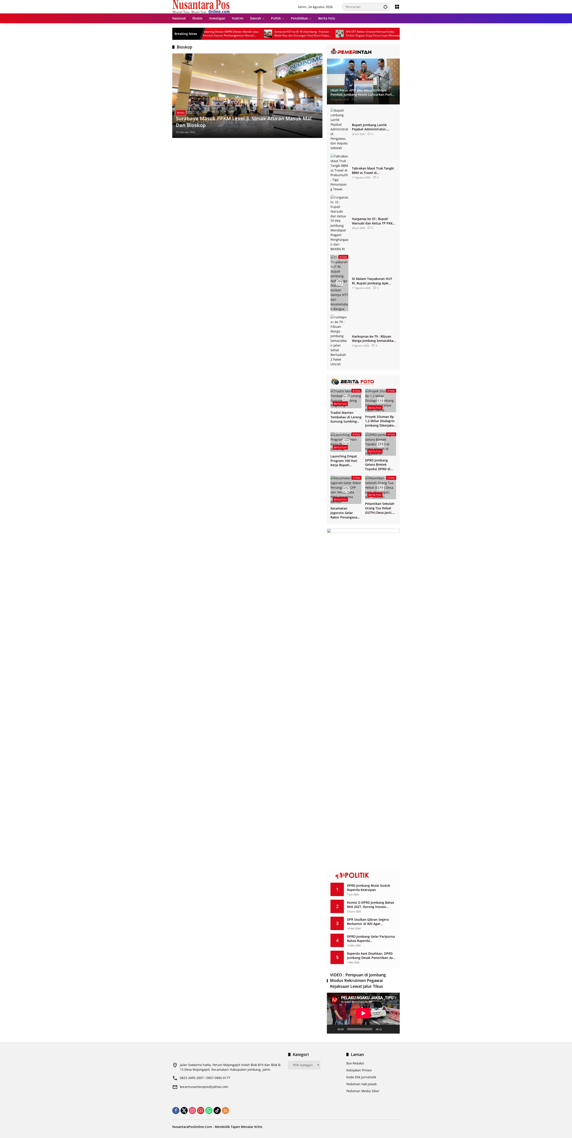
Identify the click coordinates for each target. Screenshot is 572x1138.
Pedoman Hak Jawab (361, 1084)
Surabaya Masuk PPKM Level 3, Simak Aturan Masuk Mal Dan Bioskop (243, 122)
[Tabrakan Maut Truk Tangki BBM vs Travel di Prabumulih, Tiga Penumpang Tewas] (339, 172)
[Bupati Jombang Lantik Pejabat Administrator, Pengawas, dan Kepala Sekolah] (339, 129)
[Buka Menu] (397, 6)
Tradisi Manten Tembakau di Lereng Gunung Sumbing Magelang (346, 417)
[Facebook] (175, 1110)
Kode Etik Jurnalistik (361, 1077)
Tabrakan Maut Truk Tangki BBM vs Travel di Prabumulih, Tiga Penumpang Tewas (373, 170)
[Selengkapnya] (363, 51)
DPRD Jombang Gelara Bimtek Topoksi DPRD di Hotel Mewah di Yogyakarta (377, 464)
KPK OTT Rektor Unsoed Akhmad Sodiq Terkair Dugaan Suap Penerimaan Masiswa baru (340, 34)
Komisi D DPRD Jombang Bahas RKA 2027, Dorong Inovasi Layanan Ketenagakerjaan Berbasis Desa (370, 904)
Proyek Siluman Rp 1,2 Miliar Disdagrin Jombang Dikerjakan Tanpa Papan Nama (380, 421)
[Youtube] (200, 1110)
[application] (363, 1013)
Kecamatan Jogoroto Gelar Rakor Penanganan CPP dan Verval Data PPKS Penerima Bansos (346, 512)
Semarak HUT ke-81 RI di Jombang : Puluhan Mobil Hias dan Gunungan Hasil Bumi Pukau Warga (268, 34)
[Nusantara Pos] (201, 6)
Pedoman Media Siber (362, 1091)
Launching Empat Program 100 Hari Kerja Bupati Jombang (343, 460)
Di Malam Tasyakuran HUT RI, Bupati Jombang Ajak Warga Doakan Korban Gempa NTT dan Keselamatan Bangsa (372, 281)
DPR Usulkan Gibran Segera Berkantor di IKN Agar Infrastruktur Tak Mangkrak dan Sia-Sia (371, 921)
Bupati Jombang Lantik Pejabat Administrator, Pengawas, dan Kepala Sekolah (369, 127)
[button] (385, 7)
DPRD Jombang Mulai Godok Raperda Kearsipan (368, 887)
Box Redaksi (355, 1063)
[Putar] (332, 1029)
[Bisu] (387, 1029)
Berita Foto (340, 403)
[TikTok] (217, 1110)
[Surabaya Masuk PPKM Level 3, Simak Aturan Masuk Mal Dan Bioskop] (247, 95)
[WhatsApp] (208, 1110)
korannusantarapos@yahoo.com (204, 1087)
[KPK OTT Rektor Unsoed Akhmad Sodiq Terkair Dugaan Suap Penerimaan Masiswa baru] (307, 34)
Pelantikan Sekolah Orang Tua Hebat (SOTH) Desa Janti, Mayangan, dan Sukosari (379, 508)
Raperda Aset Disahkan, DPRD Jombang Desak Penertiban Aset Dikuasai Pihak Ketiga (371, 955)
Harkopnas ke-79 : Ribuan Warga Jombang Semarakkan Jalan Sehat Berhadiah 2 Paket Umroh (373, 338)
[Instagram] (192, 1110)
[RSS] (225, 1110)
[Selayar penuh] (394, 1029)
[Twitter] (184, 1110)
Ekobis (181, 112)
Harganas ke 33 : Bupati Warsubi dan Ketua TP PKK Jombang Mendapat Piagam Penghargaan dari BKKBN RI (373, 221)
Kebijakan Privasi (359, 1070)
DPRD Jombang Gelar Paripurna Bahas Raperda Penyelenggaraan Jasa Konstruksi (371, 938)
